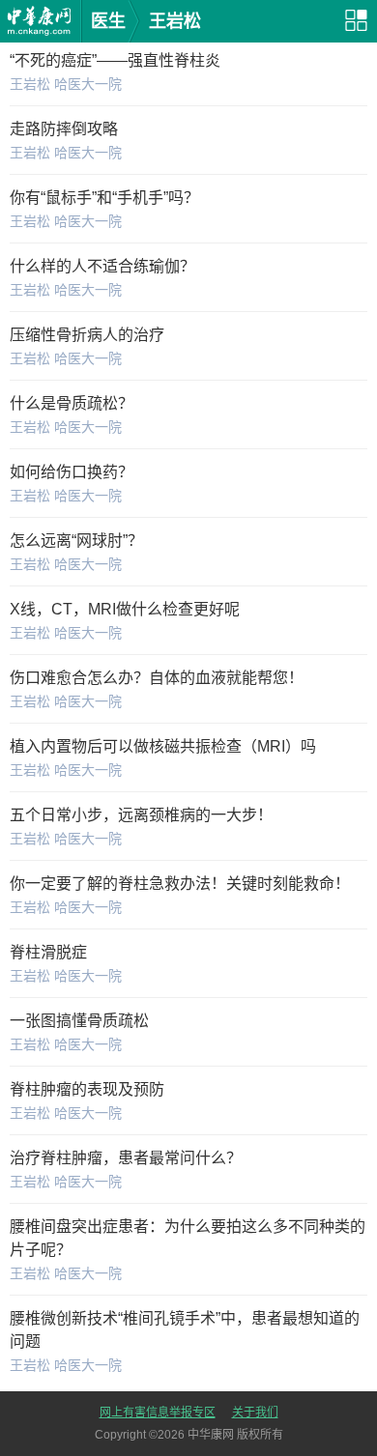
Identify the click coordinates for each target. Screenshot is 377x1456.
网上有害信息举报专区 (158, 1412)
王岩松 (175, 21)
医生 (108, 21)
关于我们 (255, 1412)
